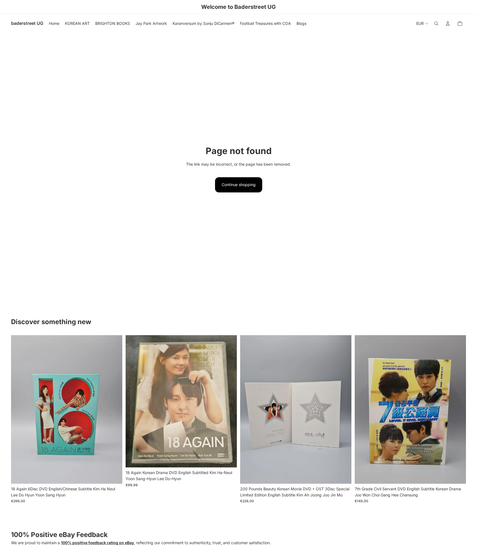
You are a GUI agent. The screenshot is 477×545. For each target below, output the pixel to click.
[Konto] (448, 23)
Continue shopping (239, 184)
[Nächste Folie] (114, 409)
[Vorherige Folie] (19, 409)
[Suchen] (436, 23)
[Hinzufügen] (114, 475)
